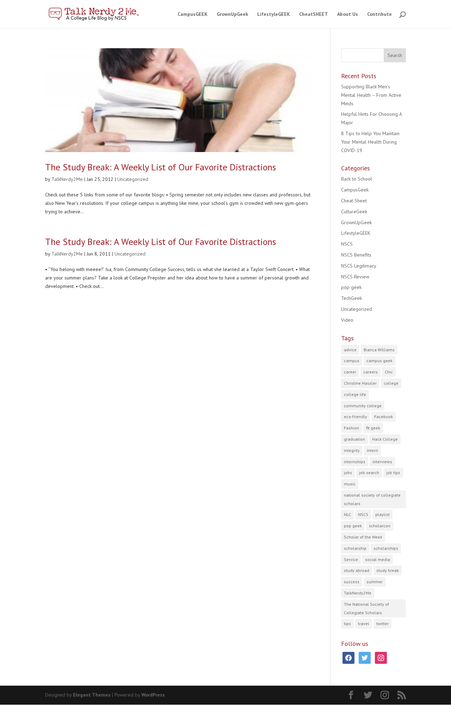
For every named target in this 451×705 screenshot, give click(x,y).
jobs (348, 472)
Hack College (385, 439)
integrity (352, 450)
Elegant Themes (92, 695)
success (351, 581)
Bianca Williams (379, 349)
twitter (382, 623)
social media (377, 559)
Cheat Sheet (354, 200)
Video (347, 320)
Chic (389, 371)
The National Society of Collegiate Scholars (366, 608)
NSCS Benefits (356, 255)
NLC (347, 514)
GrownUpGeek (232, 14)
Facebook (383, 416)
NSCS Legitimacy (358, 266)
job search (369, 472)
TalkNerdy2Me (67, 179)
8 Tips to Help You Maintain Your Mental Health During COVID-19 (370, 141)
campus (351, 360)
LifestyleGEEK (273, 14)
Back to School (356, 179)
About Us (347, 14)
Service (351, 559)
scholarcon (379, 525)
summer (374, 581)
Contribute (379, 14)
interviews (382, 461)
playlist (382, 514)
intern (372, 450)
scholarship (355, 548)
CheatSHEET (313, 14)
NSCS (347, 244)
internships (354, 461)
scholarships (385, 548)
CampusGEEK (193, 14)
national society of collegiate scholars (372, 499)
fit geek (373, 427)
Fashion (351, 427)
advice (350, 349)
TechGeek (351, 298)
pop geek (351, 287)
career (350, 371)
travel (363, 623)
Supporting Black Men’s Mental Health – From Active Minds (371, 95)
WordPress (153, 695)
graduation (354, 439)
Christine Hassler (360, 383)
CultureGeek (354, 211)
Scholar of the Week (363, 537)
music (350, 483)
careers (370, 371)
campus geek (379, 360)
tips (347, 623)
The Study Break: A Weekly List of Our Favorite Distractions (160, 167)
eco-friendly (355, 416)
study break (387, 570)
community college (363, 405)
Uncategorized (132, 179)
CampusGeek (355, 190)
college (391, 383)
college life (355, 394)
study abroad (356, 570)
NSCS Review (355, 276)
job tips (393, 472)
